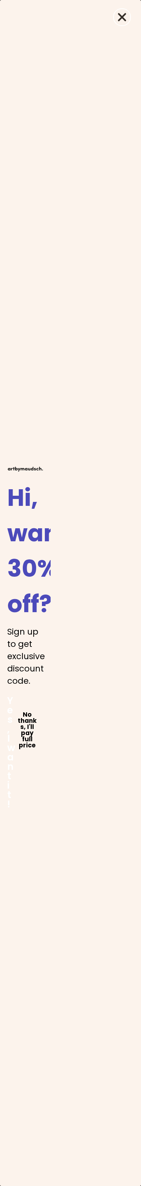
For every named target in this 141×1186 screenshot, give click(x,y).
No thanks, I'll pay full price (27, 715)
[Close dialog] (122, 17)
